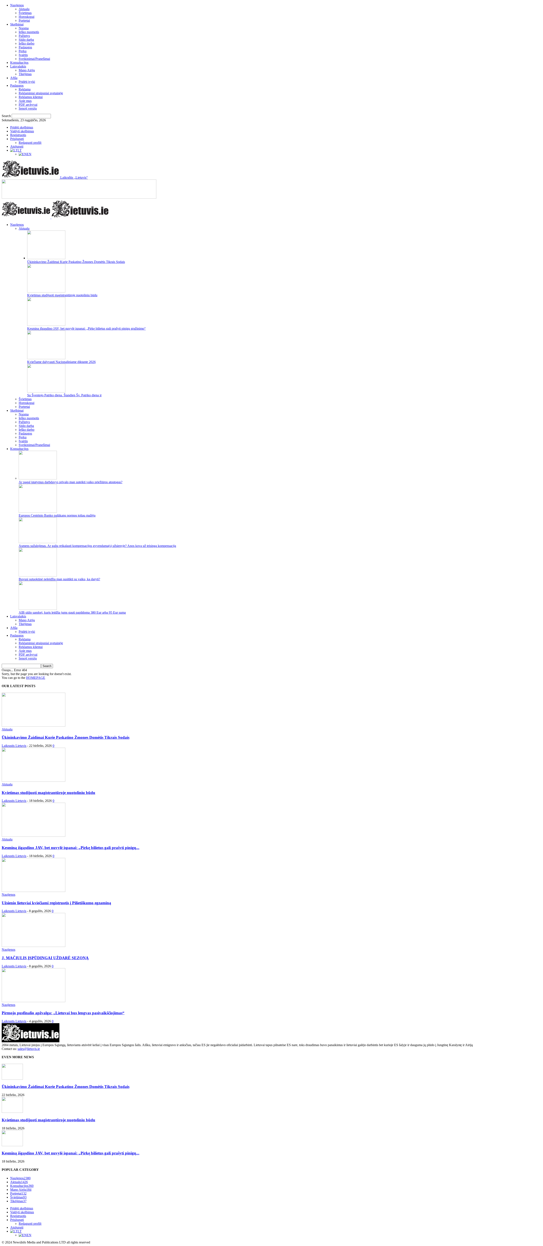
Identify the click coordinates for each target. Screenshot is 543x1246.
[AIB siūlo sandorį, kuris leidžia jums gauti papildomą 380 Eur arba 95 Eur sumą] (38, 608)
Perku (23, 51)
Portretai (24, 20)
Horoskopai (26, 16)
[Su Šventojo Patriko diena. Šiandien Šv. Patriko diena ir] (46, 391)
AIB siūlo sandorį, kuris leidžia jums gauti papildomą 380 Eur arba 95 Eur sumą (72, 612)
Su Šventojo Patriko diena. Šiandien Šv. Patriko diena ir (64, 395)
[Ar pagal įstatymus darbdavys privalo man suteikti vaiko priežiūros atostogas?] (38, 478)
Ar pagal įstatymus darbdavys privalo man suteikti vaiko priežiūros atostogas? (70, 482)
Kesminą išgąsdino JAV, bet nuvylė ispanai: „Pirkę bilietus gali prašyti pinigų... (70, 847)
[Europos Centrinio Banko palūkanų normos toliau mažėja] (38, 511)
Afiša (13, 78)
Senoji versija (28, 108)
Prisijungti (17, 139)
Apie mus (25, 101)
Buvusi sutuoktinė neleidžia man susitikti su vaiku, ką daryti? (59, 579)
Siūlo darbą (26, 39)
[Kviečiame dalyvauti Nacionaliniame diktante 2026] (46, 358)
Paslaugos (25, 47)
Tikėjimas (25, 74)
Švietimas (25, 13)
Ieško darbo (26, 43)
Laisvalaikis (18, 66)
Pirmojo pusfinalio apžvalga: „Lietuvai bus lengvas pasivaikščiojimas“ (63, 1013)
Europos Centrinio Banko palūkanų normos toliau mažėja (57, 515)
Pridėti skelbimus (21, 127)
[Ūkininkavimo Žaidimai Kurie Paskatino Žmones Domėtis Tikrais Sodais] (46, 258)
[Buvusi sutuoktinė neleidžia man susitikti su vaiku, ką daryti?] (38, 575)
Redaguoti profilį (30, 142)
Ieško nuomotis (29, 32)
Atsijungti (16, 146)
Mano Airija (27, 70)
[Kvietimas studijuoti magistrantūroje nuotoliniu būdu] (46, 291)
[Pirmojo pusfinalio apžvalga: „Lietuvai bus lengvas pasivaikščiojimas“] (33, 1001)
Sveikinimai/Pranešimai (34, 59)
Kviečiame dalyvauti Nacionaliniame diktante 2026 (61, 362)
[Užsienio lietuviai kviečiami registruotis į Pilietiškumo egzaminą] (33, 891)
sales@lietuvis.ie (29, 1049)
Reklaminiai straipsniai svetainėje (41, 93)
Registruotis (18, 135)
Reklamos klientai (31, 97)
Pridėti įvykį (27, 81)
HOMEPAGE (35, 678)
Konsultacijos (19, 62)
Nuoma (24, 28)
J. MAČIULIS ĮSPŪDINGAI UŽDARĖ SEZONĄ (45, 958)
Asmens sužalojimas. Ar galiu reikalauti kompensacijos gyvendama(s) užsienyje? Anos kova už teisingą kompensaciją (97, 546)
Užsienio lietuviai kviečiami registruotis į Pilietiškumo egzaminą (56, 903)
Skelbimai (17, 24)
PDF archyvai (28, 104)
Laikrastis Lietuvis (14, 745)
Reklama (25, 89)
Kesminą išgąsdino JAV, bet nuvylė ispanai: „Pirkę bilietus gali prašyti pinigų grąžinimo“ (86, 328)
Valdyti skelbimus (22, 131)
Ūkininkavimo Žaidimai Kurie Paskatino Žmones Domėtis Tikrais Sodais (76, 262)
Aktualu (24, 9)
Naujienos (17, 5)
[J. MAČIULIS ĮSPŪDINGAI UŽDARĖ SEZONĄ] (33, 946)
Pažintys (24, 36)
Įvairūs (23, 55)
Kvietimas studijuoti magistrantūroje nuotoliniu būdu (62, 295)
